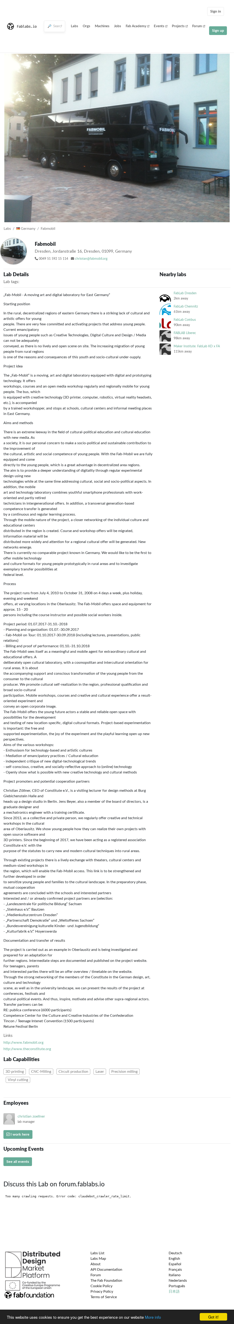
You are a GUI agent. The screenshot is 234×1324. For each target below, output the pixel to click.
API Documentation (106, 1269)
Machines (102, 26)
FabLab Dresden (185, 293)
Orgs (86, 26)
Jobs (117, 26)
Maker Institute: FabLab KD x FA (197, 346)
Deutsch (175, 1253)
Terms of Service (103, 1297)
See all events (17, 1162)
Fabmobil (48, 228)
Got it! (213, 1317)
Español (175, 1264)
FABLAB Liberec (185, 333)
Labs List (97, 1253)
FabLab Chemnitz (186, 306)
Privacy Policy (101, 1291)
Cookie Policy (101, 1286)
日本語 (174, 1291)
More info (153, 1317)
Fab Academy (136, 26)
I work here (19, 1134)
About (95, 1264)
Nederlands (178, 1280)
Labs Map (98, 1258)
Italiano (175, 1275)
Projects (178, 26)
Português (177, 1286)
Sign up (218, 30)
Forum (197, 26)
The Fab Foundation (106, 1280)
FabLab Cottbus (185, 319)
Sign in (215, 11)
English (174, 1258)
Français (175, 1269)
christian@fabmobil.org (91, 258)
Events (159, 26)
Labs (74, 26)
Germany (27, 228)
